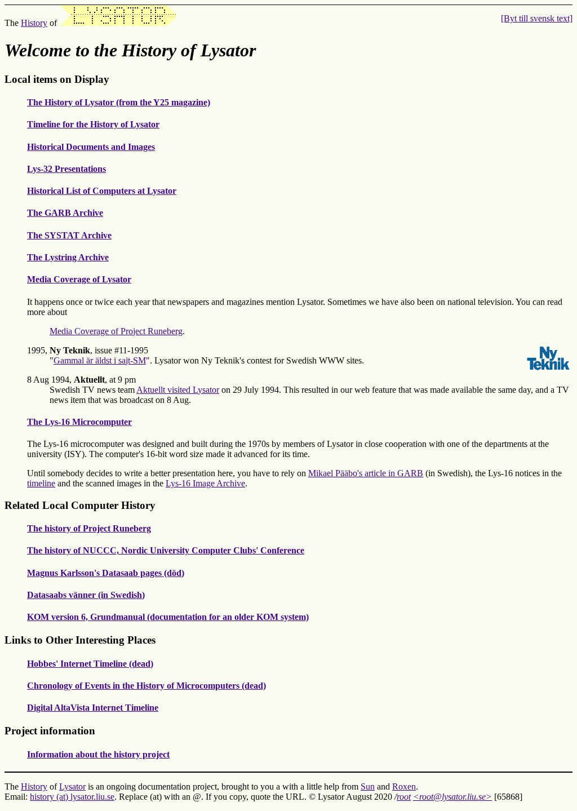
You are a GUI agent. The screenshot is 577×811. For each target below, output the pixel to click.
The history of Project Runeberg (89, 528)
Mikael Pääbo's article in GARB (365, 473)
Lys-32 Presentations (66, 169)
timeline (41, 483)
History (34, 23)
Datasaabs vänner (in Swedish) (86, 595)
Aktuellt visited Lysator (177, 390)
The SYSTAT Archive (69, 235)
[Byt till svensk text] (536, 18)
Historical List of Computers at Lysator (101, 191)
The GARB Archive (65, 213)
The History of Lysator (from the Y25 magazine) (118, 102)
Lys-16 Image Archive (205, 483)
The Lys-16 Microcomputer (79, 422)
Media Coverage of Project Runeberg (116, 331)
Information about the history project (98, 754)
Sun (368, 786)
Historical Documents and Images (91, 147)
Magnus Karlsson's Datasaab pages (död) (105, 573)
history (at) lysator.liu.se (72, 796)
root (404, 796)
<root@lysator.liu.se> (452, 796)
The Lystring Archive (68, 257)
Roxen (404, 786)
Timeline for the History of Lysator (93, 124)
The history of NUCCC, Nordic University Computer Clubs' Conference (165, 550)
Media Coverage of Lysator (79, 279)
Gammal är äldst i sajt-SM (100, 360)
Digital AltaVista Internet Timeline (92, 707)
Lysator (72, 786)
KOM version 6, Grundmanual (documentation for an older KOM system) (168, 617)
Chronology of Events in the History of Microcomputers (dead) (146, 685)
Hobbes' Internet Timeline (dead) (90, 663)
